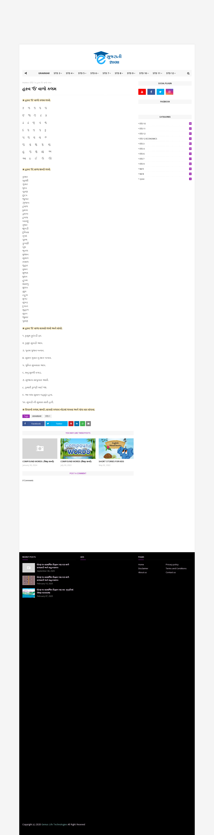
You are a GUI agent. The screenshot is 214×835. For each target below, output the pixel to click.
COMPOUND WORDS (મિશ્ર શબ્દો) (75, 461)
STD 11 (165, 128)
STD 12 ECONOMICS (165, 138)
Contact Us (134, 830)
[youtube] (142, 92)
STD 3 (165, 143)
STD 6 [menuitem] (93, 73)
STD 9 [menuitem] (130, 73)
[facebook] (151, 92)
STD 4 (165, 148)
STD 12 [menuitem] (170, 73)
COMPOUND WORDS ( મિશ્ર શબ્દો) (38, 461)
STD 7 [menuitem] (106, 73)
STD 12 (165, 133)
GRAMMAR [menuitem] (44, 73)
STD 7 (165, 159)
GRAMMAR (36, 416)
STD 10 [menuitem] (143, 73)
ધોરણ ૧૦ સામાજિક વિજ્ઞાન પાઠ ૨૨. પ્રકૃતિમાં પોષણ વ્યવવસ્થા (55, 591)
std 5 (165, 169)
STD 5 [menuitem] (81, 73)
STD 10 (165, 123)
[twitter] (160, 92)
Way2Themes (47, 830)
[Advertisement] (107, 22)
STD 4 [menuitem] (69, 73)
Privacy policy (172, 564)
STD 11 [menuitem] (156, 73)
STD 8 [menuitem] (118, 73)
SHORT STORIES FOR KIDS (111, 461)
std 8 (165, 174)
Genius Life (73, 830)
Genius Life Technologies (54, 824)
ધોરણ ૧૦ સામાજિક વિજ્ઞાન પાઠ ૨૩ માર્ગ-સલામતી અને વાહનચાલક (53, 566)
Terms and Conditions (176, 568)
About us (142, 572)
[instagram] (169, 92)
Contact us (171, 572)
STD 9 (165, 164)
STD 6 (165, 153)
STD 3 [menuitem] (57, 73)
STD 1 (32, 82)
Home (25, 82)
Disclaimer (143, 568)
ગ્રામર (165, 179)
